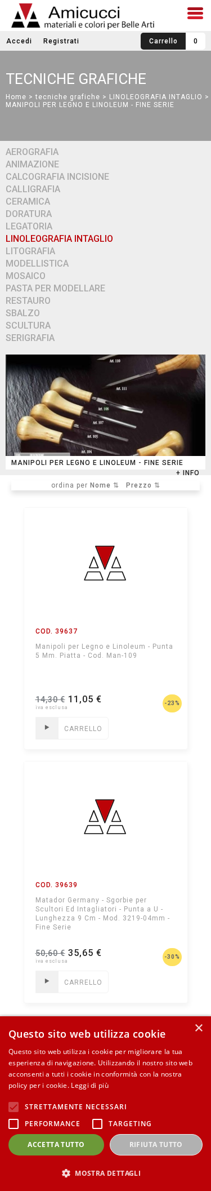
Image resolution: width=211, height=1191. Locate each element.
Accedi (19, 41)
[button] (105, 1172)
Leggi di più (90, 1085)
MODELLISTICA (37, 263)
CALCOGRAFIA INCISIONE (57, 176)
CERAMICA (28, 201)
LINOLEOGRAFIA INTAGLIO (156, 97)
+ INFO (188, 473)
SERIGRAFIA (30, 338)
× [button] (198, 1028)
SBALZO (23, 313)
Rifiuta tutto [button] (156, 1144)
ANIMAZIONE (32, 164)
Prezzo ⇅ (143, 485)
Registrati (61, 41)
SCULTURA (28, 325)
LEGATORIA (29, 226)
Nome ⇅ (104, 485)
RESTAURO (28, 300)
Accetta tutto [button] (56, 1144)
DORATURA (29, 214)
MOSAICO (26, 276)
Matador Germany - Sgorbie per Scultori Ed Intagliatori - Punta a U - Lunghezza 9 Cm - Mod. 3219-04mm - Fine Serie (102, 913)
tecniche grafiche (67, 97)
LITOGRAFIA (30, 251)
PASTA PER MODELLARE (55, 288)
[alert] (105, 1103)
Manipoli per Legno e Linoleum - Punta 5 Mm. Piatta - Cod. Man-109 (104, 651)
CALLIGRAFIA (33, 189)
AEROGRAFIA (32, 152)
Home (16, 97)
